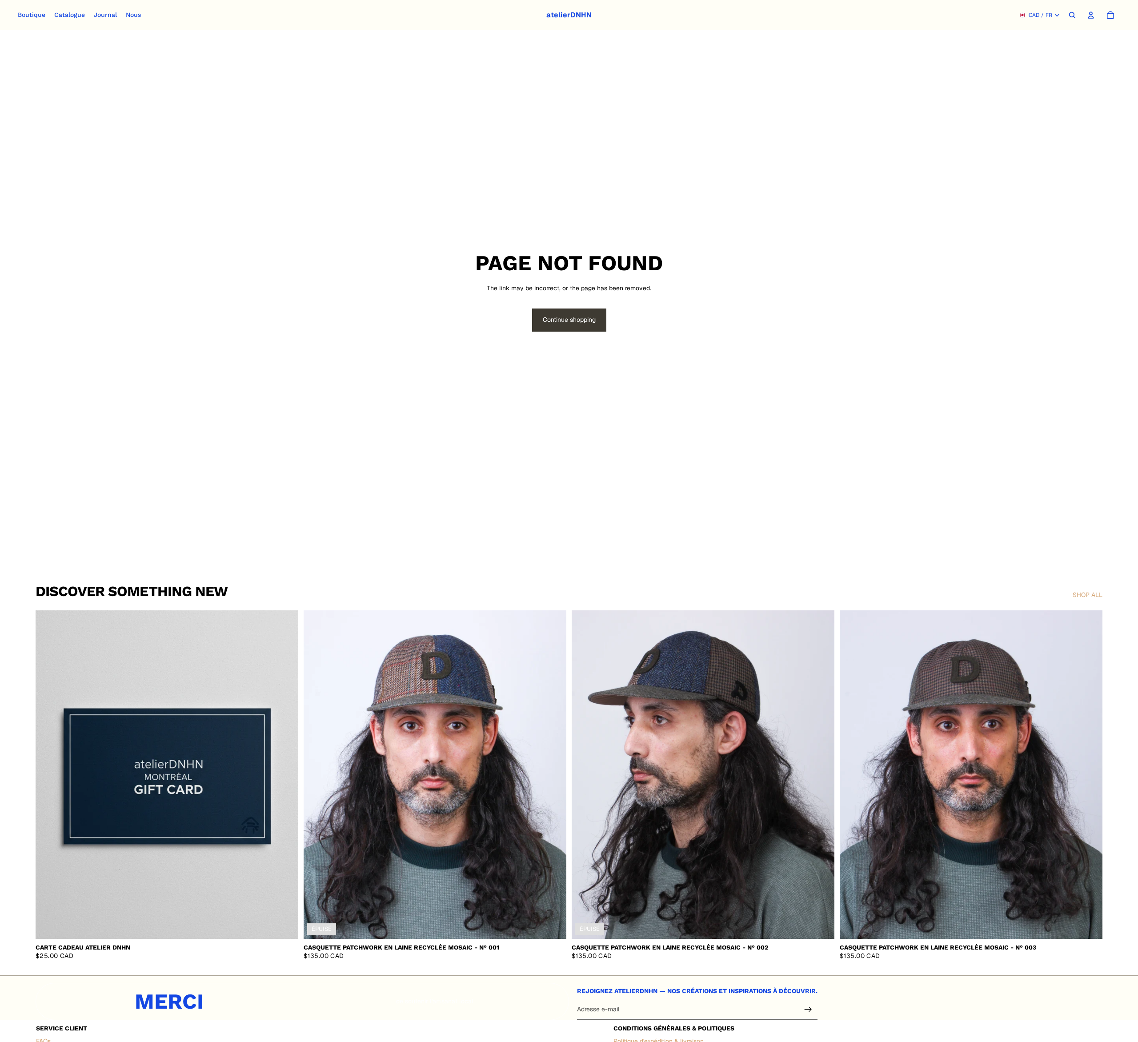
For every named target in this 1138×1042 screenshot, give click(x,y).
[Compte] (1091, 15)
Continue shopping (569, 320)
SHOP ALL (1087, 595)
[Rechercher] (1072, 15)
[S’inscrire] (808, 1009)
